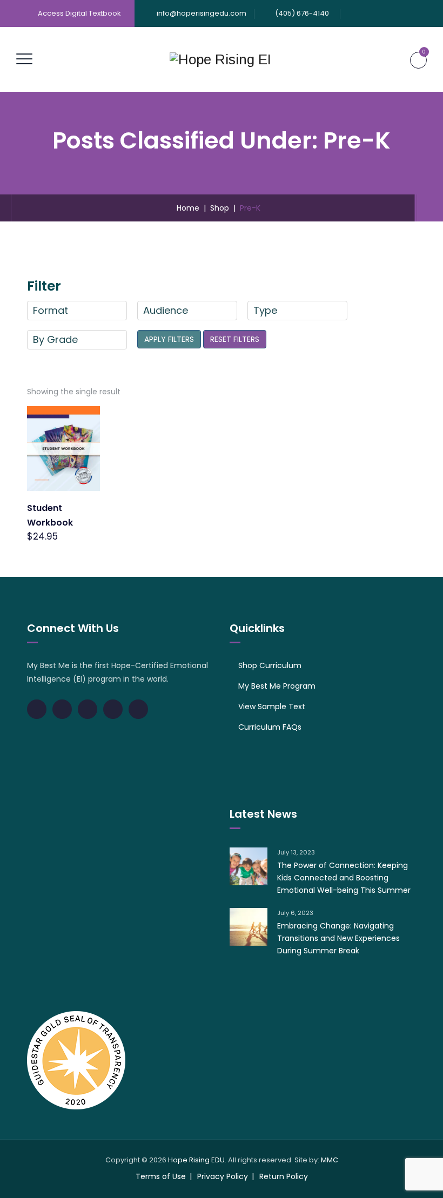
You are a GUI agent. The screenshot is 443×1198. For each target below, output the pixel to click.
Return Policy (283, 1176)
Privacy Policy (222, 1176)
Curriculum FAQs (269, 727)
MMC (329, 1160)
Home (185, 208)
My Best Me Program (277, 686)
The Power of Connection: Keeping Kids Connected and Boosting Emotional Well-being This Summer (344, 878)
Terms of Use (161, 1176)
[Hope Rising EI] (220, 59)
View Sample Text (271, 706)
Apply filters (169, 339)
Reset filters (234, 339)
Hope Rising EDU (196, 1160)
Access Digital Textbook (79, 13)
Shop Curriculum (269, 665)
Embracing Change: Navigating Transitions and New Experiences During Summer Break (338, 938)
